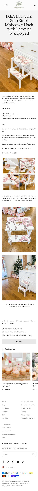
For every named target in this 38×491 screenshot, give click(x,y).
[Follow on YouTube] (18, 462)
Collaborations (6, 431)
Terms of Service (26, 408)
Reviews (4, 415)
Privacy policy (14, 483)
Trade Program (6, 427)
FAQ (3, 405)
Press (3, 437)
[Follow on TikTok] (23, 462)
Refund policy (5, 483)
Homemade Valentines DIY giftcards (14, 332)
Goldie (27, 306)
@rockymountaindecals (25, 200)
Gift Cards (5, 418)
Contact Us (5, 408)
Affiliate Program (7, 424)
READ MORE (6, 389)
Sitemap (23, 411)
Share (20, 342)
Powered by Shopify (24, 481)
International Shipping (27, 418)
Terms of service (24, 483)
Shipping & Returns (27, 402)
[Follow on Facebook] (3, 462)
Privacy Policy (25, 415)
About (4, 402)
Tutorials (4, 411)
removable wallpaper (29, 118)
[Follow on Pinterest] (13, 462)
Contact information (17, 485)
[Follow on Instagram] (8, 462)
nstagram (7, 200)
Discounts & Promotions (28, 405)
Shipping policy (6, 485)
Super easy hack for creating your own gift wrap (17, 335)
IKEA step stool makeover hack (12, 328)
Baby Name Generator (8, 434)
